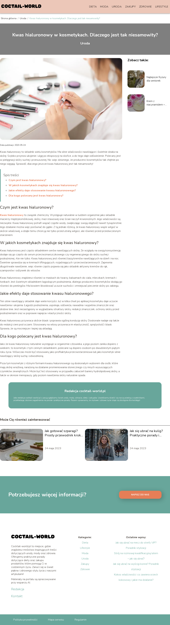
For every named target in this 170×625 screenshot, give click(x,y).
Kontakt (17, 596)
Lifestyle (161, 6)
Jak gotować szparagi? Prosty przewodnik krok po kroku (63, 433)
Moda (104, 6)
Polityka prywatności (25, 620)
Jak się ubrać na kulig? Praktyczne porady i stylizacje (146, 433)
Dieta (93, 6)
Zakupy (130, 6)
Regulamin (80, 620)
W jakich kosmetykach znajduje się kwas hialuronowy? (43, 185)
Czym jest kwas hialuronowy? (27, 180)
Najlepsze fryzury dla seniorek (156, 79)
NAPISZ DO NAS (140, 494)
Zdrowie (145, 6)
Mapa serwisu (56, 620)
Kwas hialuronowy (11, 215)
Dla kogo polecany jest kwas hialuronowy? (36, 195)
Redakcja (17, 589)
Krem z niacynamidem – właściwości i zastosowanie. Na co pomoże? (157, 102)
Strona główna (9, 18)
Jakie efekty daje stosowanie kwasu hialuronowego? (42, 190)
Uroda (117, 6)
